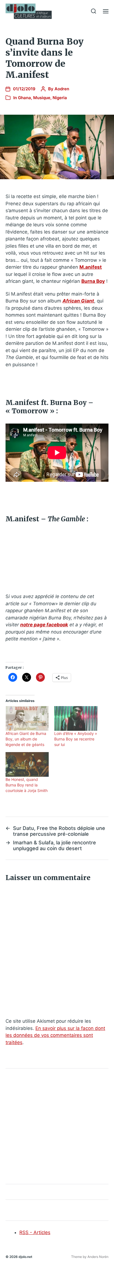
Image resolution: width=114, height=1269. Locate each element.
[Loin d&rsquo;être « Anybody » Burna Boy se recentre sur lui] (75, 718)
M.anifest (90, 267)
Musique (41, 97)
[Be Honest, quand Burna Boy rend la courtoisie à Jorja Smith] (27, 764)
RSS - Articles (34, 1232)
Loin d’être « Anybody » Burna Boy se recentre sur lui (75, 739)
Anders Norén (97, 1257)
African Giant (78, 301)
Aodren (62, 88)
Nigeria (60, 97)
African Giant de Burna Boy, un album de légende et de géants (26, 739)
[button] (94, 11)
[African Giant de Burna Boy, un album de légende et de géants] (27, 718)
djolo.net (25, 1257)
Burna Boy (93, 281)
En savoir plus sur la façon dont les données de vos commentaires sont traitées (55, 1035)
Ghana (24, 97)
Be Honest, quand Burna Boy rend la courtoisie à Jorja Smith (27, 785)
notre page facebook (44, 624)
